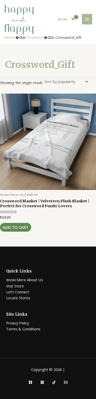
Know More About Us (24, 279)
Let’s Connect (17, 291)
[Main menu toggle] (87, 19)
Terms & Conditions (23, 328)
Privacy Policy (17, 322)
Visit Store (15, 285)
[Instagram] (42, 382)
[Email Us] (66, 382)
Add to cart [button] (15, 227)
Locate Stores (18, 297)
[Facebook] (30, 382)
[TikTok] (54, 382)
